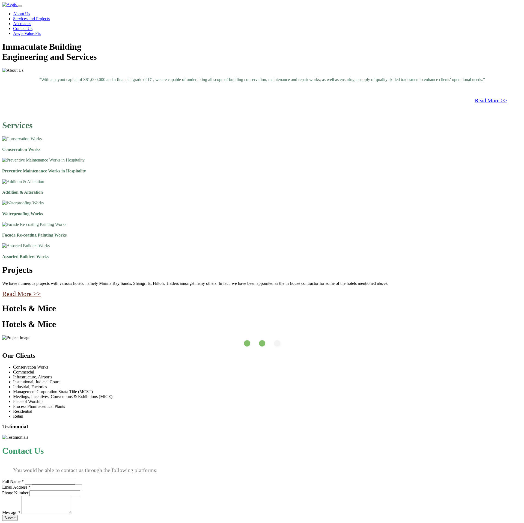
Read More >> (491, 100)
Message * (11, 512)
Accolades (22, 23)
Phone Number (15, 493)
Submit (10, 518)
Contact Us (22, 28)
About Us (21, 13)
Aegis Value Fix (27, 33)
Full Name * (13, 481)
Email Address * (16, 487)
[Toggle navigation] (20, 6)
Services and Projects (31, 18)
